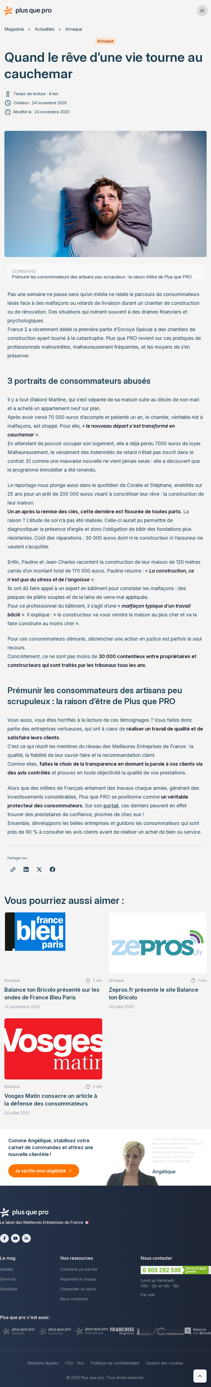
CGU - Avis (74, 1363)
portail (111, 805)
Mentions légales (43, 1363)
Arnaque (73, 29)
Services (8, 1279)
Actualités (44, 29)
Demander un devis (78, 1289)
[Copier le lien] (12, 869)
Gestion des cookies (164, 1363)
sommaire (24, 271)
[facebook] (4, 1238)
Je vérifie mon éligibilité (40, 1171)
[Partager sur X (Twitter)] (39, 869)
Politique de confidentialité (115, 1363)
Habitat (6, 1269)
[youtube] (15, 1238)
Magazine (14, 29)
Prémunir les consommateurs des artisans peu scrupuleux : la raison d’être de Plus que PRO (102, 277)
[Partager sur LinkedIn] (26, 869)
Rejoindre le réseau (78, 1279)
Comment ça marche (79, 1269)
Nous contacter (74, 1298)
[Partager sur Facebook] (52, 869)
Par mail (148, 1294)
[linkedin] (26, 1238)
